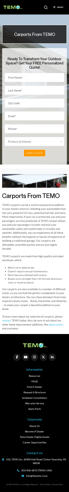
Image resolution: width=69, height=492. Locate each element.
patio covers (56, 324)
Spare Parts (34, 408)
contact (6, 320)
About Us (34, 425)
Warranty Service (34, 403)
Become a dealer (34, 431)
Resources (34, 375)
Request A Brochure (35, 392)
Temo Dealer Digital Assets (34, 436)
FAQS (34, 381)
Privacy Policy (45, 484)
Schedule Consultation (34, 397)
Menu (60, 7)
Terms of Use (57, 484)
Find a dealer (34, 386)
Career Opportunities (34, 442)
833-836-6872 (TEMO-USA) (36, 470)
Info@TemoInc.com (37, 475)
